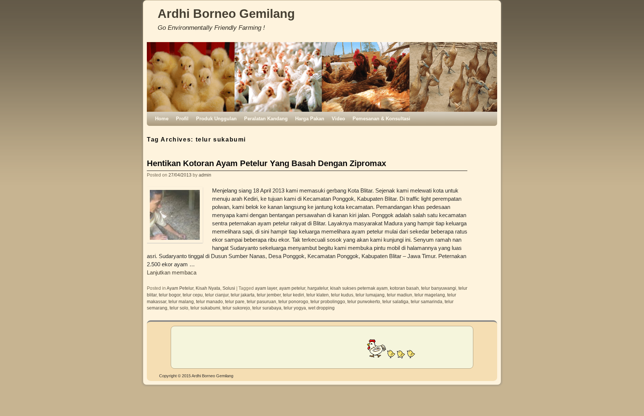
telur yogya (295, 307)
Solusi (228, 288)
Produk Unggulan (216, 118)
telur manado (209, 301)
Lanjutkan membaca (171, 273)
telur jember (269, 294)
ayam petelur (292, 288)
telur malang (181, 301)
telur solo (179, 307)
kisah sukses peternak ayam (359, 288)
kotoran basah (404, 288)
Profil (182, 118)
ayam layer (266, 288)
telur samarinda (426, 301)
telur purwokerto (363, 301)
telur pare (234, 301)
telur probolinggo (327, 301)
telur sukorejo (236, 307)
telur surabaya (266, 307)
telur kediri (293, 294)
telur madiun (399, 294)
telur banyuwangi (438, 288)
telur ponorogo (293, 301)
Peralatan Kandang (266, 118)
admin (205, 174)
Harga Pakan (309, 118)
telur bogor (169, 294)
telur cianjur (216, 294)
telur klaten (317, 294)
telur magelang (429, 294)
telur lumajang (370, 294)
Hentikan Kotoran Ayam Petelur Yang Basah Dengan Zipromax (266, 163)
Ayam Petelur (180, 288)
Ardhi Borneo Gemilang (226, 13)
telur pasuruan (261, 301)
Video (338, 118)
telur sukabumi (205, 307)
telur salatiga (395, 301)
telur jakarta (243, 294)
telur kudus (342, 294)
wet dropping (321, 307)
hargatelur (317, 288)
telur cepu (193, 294)
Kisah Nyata (208, 288)
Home (161, 118)
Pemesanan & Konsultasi (381, 118)
